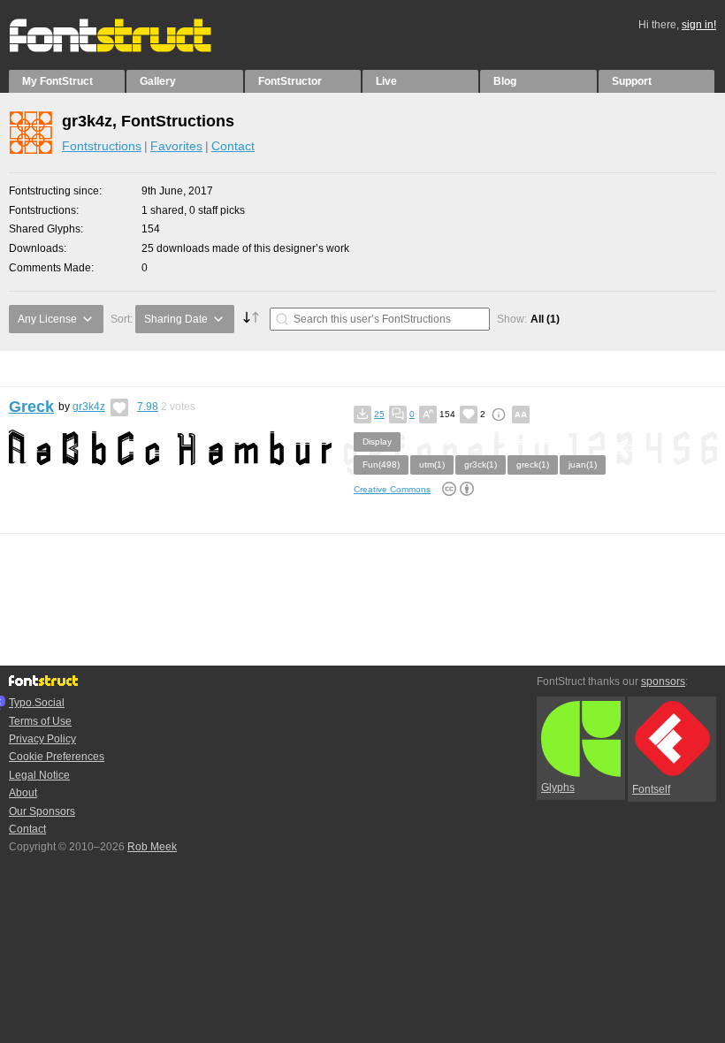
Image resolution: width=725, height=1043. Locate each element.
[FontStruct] (128, 48)
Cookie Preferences (56, 756)
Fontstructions (101, 146)
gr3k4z (88, 406)
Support (632, 81)
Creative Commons (392, 489)
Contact (233, 146)
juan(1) (583, 464)
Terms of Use (40, 721)
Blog (504, 81)
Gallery (158, 81)
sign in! (699, 25)
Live (386, 81)
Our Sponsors (42, 811)
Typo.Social (37, 703)
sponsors (663, 681)
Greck (31, 406)
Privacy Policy (42, 739)
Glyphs (558, 787)
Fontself (651, 789)
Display (377, 441)
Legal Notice (39, 775)
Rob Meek (152, 847)
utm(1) (432, 464)
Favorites (176, 146)
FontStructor (290, 81)
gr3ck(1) (480, 464)
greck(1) (532, 464)
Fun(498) (381, 464)
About (23, 793)
